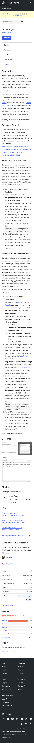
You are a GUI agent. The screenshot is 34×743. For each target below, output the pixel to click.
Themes (21, 666)
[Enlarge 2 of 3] (30, 444)
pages (29, 596)
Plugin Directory (7, 8)
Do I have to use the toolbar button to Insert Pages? (12, 529)
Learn (4, 679)
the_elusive (9, 564)
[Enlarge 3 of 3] (30, 459)
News (4, 666)
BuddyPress (7, 706)
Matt (4, 699)
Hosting (4, 670)
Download (6, 37)
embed (19, 596)
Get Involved (22, 679)
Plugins (20, 670)
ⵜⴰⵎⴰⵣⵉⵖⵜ (10, 714)
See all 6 (29, 591)
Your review (6, 637)
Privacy (4, 673)
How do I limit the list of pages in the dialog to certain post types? (13, 521)
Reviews (7, 50)
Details (6, 45)
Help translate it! (17, 15)
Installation (7, 55)
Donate (21, 686)
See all (30, 637)
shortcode (28, 599)
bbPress (6, 702)
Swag (21, 689)
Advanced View (7, 605)
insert (24, 596)
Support (6, 65)
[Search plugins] (22, 22)
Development (8, 60)
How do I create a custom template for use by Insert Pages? (14, 514)
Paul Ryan (7, 32)
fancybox (24, 367)
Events (20, 683)
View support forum (8, 651)
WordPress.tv (7, 689)
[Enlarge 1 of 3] (14, 444)
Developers (6, 686)
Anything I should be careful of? (13, 536)
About (4, 663)
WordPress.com (8, 696)
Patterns (21, 673)
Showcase (21, 663)
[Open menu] (31, 3)
